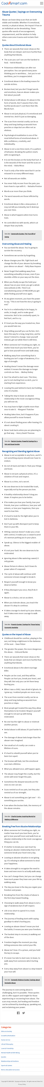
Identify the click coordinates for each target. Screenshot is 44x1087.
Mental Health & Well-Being (10, 1053)
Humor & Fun (5, 1040)
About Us (39, 1081)
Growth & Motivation (8, 1036)
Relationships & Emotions (10, 1061)
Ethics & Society (6, 1031)
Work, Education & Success (10, 1070)
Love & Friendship (7, 1048)
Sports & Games (6, 1065)
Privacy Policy (22, 1084)
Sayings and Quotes (20, 1081)
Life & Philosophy (7, 1044)
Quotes (3, 1057)
